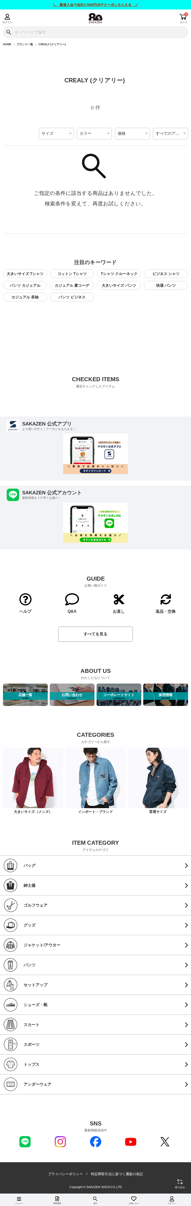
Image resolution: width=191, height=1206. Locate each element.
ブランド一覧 (25, 44)
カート (184, 22)
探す (95, 1203)
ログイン (7, 22)
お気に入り (134, 1203)
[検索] (8, 32)
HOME (7, 44)
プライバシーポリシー (65, 1174)
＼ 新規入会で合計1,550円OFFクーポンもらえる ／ (96, 5)
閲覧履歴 (57, 1203)
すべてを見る (95, 634)
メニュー (19, 1203)
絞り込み (180, 1187)
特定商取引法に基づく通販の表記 (117, 1174)
